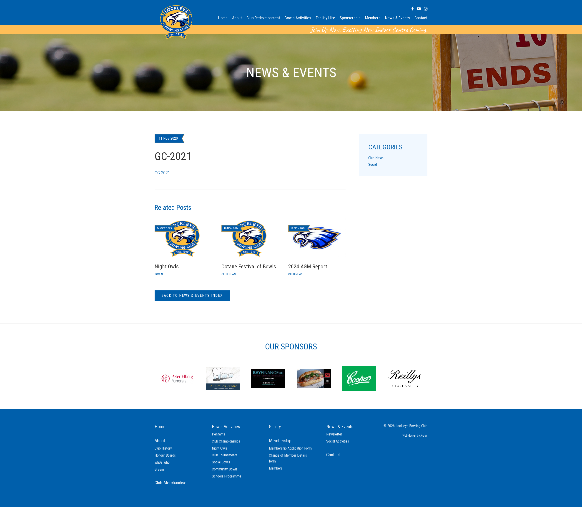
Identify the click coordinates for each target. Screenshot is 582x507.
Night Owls (219, 448)
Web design (409, 435)
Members (373, 17)
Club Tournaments (224, 455)
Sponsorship (350, 17)
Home (223, 17)
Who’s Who (162, 462)
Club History (163, 448)
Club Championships (226, 441)
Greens (160, 469)
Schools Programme (226, 476)
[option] (177, 378)
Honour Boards (165, 455)
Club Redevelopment (263, 17)
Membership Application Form (290, 448)
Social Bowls (221, 462)
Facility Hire (325, 17)
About (237, 17)
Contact (420, 17)
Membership (280, 440)
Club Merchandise (170, 482)
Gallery (275, 426)
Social (372, 164)
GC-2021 (162, 172)
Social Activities (337, 441)
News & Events (397, 17)
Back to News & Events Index (192, 295)
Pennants (218, 434)
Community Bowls (224, 469)
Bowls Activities (298, 17)
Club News (376, 158)
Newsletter (334, 434)
